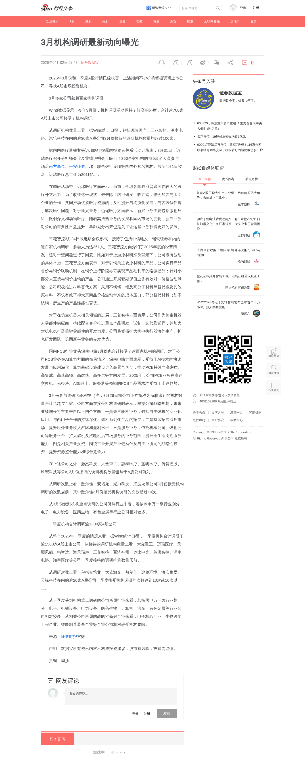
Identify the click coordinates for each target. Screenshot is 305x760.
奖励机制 (255, 412)
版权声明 (199, 420)
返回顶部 (273, 407)
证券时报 (69, 636)
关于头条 (199, 412)
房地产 (235, 21)
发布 (166, 713)
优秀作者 (228, 179)
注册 (256, 7)
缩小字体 (174, 62)
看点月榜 (251, 179)
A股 (72, 21)
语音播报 (161, 62)
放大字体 (188, 62)
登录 (135, 713)
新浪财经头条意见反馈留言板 (219, 395)
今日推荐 (204, 179)
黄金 (156, 21)
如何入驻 (217, 412)
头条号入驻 (204, 81)
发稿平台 (236, 412)
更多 (254, 21)
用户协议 (217, 420)
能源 (190, 21)
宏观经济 (52, 21)
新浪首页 (273, 355)
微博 (202, 62)
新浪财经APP (161, 8)
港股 (88, 21)
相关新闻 (58, 739)
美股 (105, 21)
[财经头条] (57, 8)
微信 (215, 62)
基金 (122, 21)
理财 (139, 21)
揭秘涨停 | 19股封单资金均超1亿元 (221, 136)
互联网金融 (212, 21)
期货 (173, 21)
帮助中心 (236, 420)
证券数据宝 (90, 63)
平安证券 (77, 166)
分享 (229, 62)
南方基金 (57, 166)
